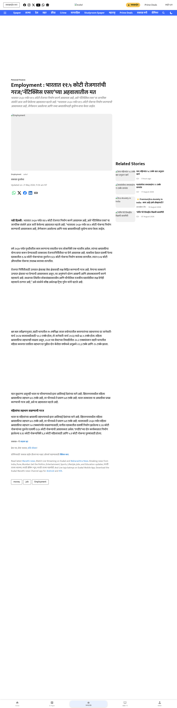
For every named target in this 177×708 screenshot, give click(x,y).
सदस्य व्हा (24, 441)
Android (50, 471)
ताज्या (28, 13)
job (27, 482)
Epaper (17, 13)
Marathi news (28, 461)
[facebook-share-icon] (25, 194)
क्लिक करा (64, 454)
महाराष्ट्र (112, 13)
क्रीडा (53, 13)
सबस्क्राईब (134, 5)
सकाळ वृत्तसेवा (17, 179)
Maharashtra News (79, 461)
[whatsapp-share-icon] (14, 194)
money (16, 482)
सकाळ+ (160, 705)
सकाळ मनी (142, 13)
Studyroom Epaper (94, 13)
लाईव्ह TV (125, 705)
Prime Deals (151, 5)
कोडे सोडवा (32, 448)
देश (36, 13)
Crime (63, 13)
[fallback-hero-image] (125, 175)
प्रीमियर (155, 13)
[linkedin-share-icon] (30, 194)
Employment (40, 482)
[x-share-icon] (19, 194)
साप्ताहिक (75, 13)
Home (17, 705)
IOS (60, 471)
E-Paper (52, 705)
